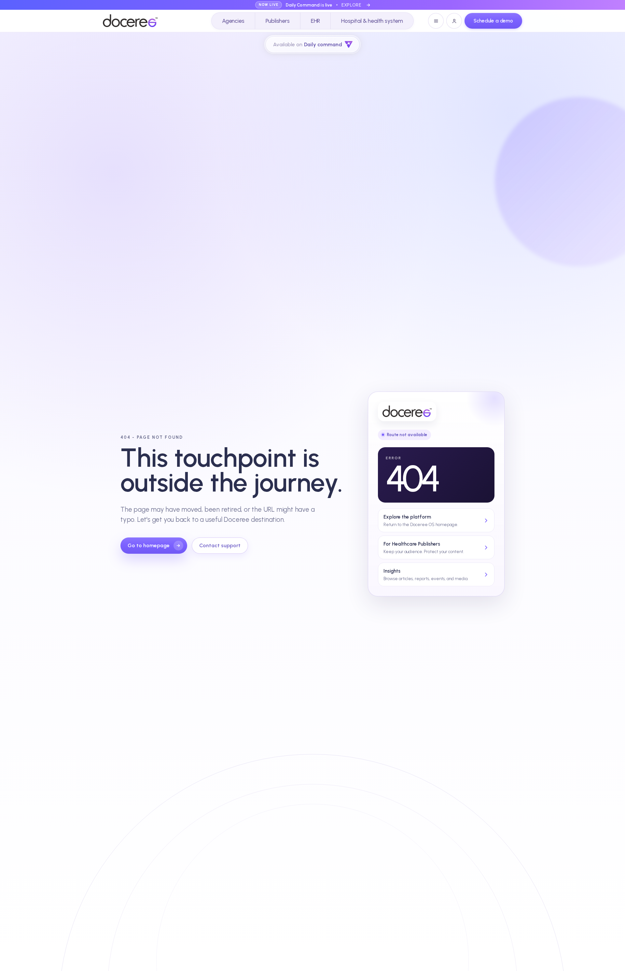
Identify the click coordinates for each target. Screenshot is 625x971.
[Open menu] (436, 21)
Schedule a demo (493, 21)
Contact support (220, 545)
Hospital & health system (372, 20)
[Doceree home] (130, 20)
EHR (315, 20)
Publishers (278, 20)
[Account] (454, 21)
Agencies (233, 20)
